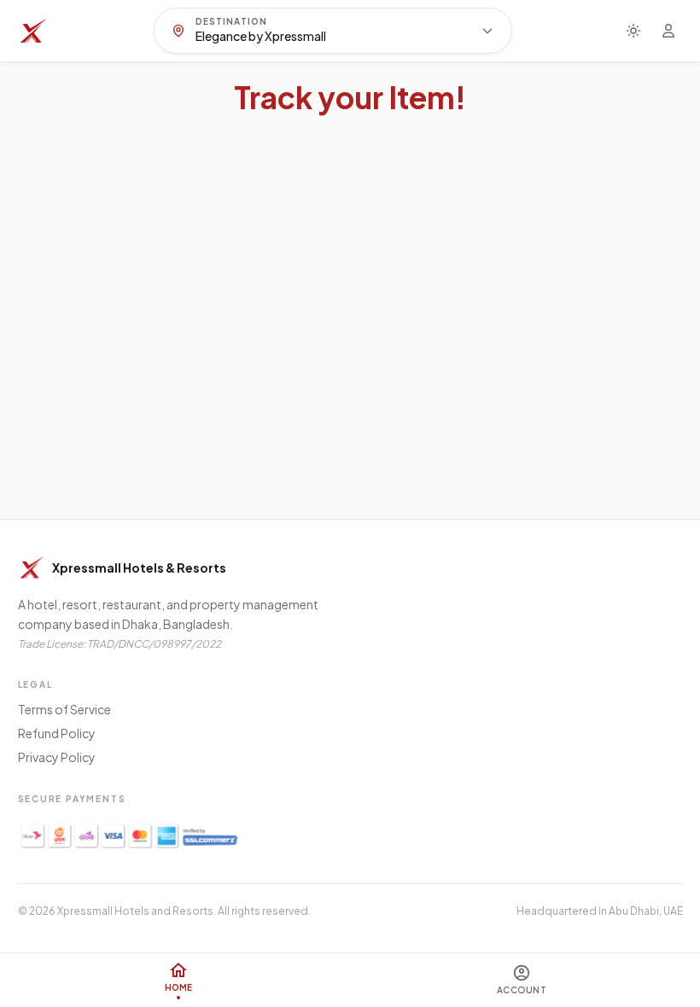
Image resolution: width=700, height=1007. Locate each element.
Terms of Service (64, 709)
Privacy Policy (57, 757)
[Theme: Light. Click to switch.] (633, 30)
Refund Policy (57, 733)
